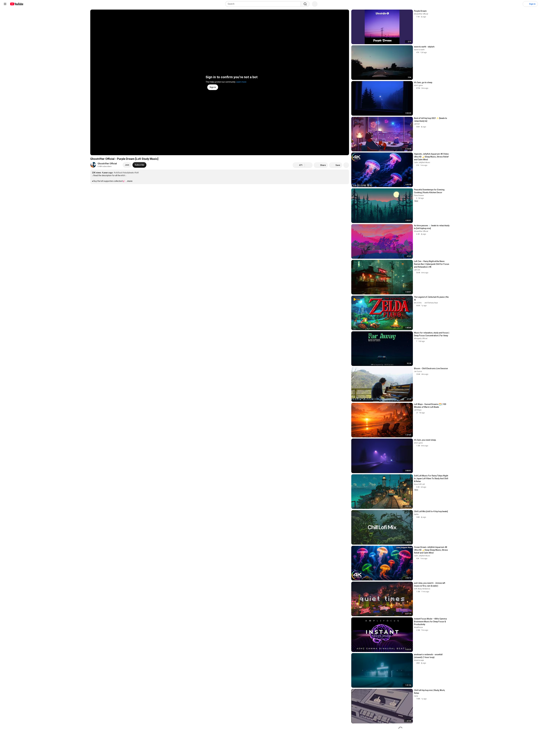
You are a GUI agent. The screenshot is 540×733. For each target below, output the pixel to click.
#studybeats (128, 173)
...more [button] (129, 181)
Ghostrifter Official (107, 163)
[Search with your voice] (315, 4)
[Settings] (518, 4)
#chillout (118, 173)
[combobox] (264, 4)
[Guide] (5, 4)
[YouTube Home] (16, 4)
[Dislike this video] (309, 165)
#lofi (136, 173)
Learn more (241, 82)
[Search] (305, 4)
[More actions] (346, 165)
